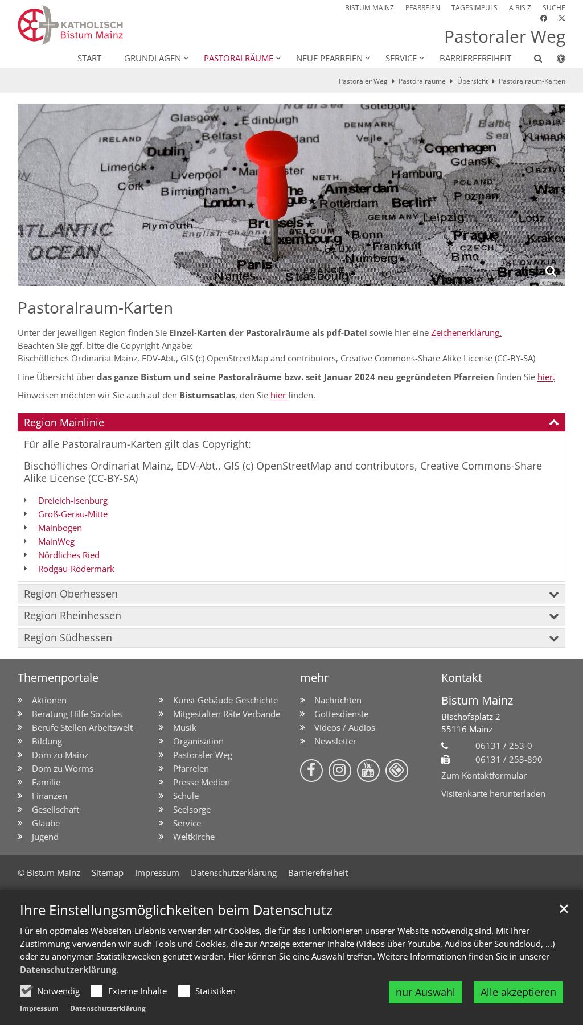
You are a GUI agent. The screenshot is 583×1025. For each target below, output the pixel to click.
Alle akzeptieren (518, 992)
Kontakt (461, 677)
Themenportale (58, 677)
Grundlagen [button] (152, 58)
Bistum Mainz (477, 700)
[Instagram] (340, 770)
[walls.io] (396, 770)
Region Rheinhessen (72, 615)
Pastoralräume (422, 81)
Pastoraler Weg (363, 81)
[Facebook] (311, 770)
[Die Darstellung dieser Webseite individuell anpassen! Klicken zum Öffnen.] (553, 60)
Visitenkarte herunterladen (493, 793)
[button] (530, 60)
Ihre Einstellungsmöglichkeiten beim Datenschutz (176, 910)
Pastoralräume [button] (238, 58)
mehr (314, 677)
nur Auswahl (425, 992)
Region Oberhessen (71, 593)
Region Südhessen (68, 637)
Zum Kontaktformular (484, 775)
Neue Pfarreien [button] (329, 58)
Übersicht (472, 81)
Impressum (39, 1008)
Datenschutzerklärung (68, 969)
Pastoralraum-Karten (532, 81)
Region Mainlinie (64, 422)
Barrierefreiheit (475, 58)
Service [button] (401, 58)
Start (89, 58)
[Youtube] (368, 770)
